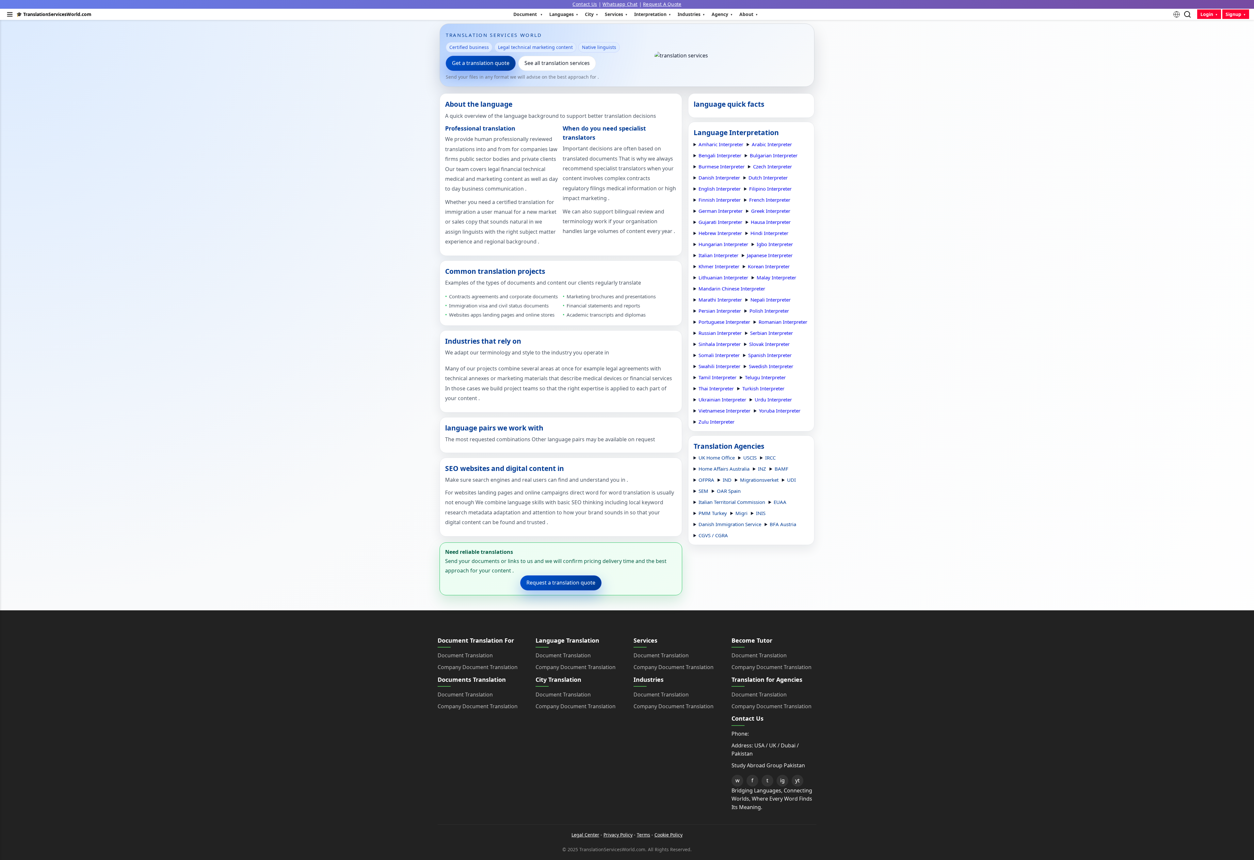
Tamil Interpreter (717, 377)
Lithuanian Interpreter (723, 277)
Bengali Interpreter (720, 155)
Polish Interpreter (769, 310)
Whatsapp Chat (620, 4)
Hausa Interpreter (771, 222)
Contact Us (584, 4)
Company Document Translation (478, 667)
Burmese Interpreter (722, 166)
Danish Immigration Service (730, 524)
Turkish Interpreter (763, 388)
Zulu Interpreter (716, 421)
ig (782, 780)
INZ (762, 468)
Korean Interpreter (769, 266)
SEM (703, 491)
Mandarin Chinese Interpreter (732, 288)
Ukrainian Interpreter (722, 399)
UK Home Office (717, 457)
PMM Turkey (713, 513)
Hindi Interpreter (769, 233)
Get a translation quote (480, 63)
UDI (791, 480)
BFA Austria (783, 524)
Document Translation (465, 655)
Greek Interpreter (770, 211)
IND (727, 480)
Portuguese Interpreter (724, 322)
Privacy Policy (618, 835)
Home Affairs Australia (724, 468)
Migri (741, 513)
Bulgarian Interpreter (773, 155)
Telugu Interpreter (765, 377)
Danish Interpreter (719, 177)
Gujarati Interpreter (720, 222)
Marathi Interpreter (720, 299)
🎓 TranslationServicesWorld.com (53, 14)
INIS (760, 513)
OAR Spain (729, 491)
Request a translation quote (560, 582)
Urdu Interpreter (773, 399)
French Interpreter (769, 199)
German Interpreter (721, 211)
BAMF (781, 468)
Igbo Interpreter (775, 244)
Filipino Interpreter (770, 188)
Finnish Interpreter (720, 199)
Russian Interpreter (720, 333)
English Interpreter (720, 188)
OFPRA (706, 480)
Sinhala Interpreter (720, 344)
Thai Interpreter (716, 388)
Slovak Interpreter (769, 344)
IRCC (770, 457)
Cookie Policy (668, 835)
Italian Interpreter (718, 255)
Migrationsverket (759, 480)
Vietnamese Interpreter (724, 410)
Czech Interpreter (772, 166)
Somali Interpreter (719, 355)
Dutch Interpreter (768, 177)
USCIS (750, 457)
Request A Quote (662, 4)
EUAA (780, 502)
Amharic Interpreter (721, 144)
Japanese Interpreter (770, 255)
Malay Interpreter (776, 277)
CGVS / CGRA (713, 535)
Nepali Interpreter (770, 299)
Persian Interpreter (720, 310)
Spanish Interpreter (770, 355)
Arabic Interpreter (772, 144)
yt (797, 780)
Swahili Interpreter (719, 366)
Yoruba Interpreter (779, 410)
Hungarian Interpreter (723, 244)
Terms (643, 835)
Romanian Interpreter (783, 322)
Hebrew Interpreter (720, 233)
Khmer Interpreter (719, 266)
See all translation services (557, 63)
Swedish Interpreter (771, 366)
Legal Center (585, 835)
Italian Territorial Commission (732, 502)
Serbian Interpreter (771, 333)
